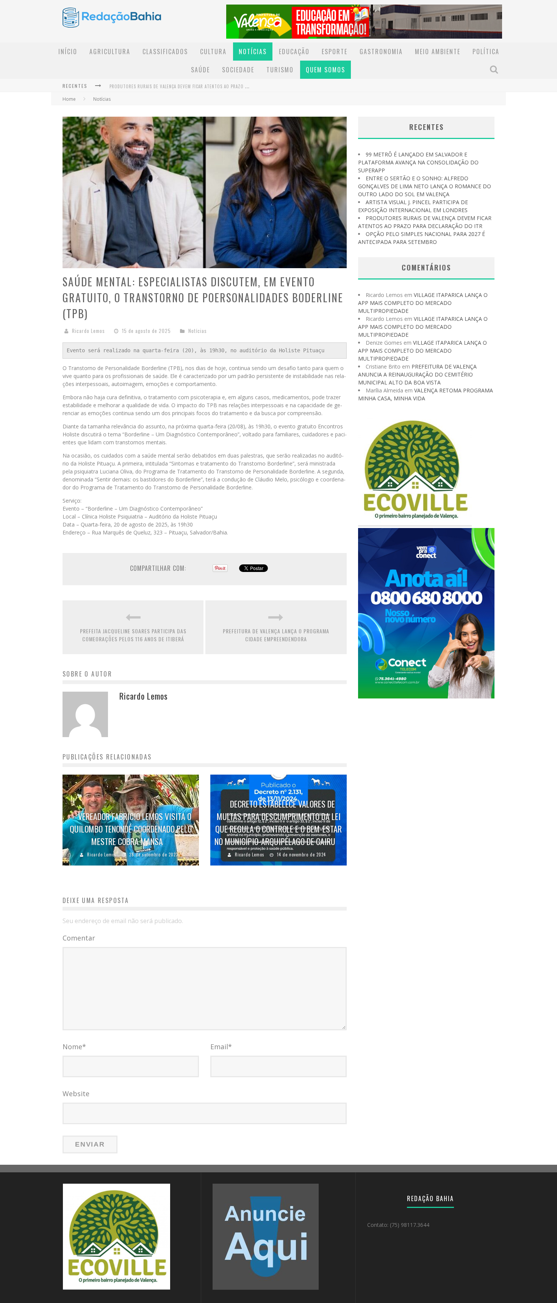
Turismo (280, 69)
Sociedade (238, 69)
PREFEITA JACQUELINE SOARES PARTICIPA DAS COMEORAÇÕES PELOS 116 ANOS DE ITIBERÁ (133, 635)
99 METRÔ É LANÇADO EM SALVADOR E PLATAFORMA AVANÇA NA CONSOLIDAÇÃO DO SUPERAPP (418, 162)
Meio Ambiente (437, 51)
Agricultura (109, 51)
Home (69, 99)
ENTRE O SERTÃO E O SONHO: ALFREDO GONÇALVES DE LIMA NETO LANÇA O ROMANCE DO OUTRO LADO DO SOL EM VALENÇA (424, 186)
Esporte (334, 51)
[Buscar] (494, 69)
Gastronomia (381, 51)
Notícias (253, 51)
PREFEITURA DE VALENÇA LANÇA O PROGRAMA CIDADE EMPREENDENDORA (276, 635)
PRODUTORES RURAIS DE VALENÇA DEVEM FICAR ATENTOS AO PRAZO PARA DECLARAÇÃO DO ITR (203, 86)
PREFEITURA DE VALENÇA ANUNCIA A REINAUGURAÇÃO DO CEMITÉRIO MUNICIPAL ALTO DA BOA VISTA (417, 374)
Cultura (213, 51)
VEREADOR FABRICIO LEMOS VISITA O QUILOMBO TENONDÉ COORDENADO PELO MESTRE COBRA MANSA (131, 828)
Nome (74, 1046)
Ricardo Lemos (88, 330)
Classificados (165, 51)
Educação (294, 51)
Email (221, 1046)
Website (76, 1093)
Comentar (79, 937)
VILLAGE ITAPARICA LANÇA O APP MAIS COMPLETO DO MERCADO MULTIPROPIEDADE (423, 302)
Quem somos (325, 69)
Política (486, 51)
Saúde (200, 69)
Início (67, 51)
